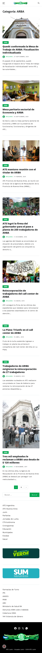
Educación (7, 529)
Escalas (6, 536)
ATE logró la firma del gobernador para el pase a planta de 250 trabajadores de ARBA (20, 228)
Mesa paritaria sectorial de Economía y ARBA (18, 111)
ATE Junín (9, 649)
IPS (4, 593)
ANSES (6, 596)
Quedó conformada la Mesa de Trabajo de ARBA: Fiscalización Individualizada (21, 49)
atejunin (9, 56)
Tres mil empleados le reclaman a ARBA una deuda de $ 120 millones (21, 459)
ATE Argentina (8, 505)
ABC (4, 603)
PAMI (5, 600)
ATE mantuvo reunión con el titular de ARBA (19, 171)
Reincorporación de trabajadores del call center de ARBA (20, 293)
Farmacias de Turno (11, 590)
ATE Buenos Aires (10, 509)
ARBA (5, 42)
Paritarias (6, 515)
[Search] (38, 3)
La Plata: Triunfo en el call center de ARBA (18, 331)
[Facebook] (15, 628)
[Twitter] (22, 628)
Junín (5, 512)
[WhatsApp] (26, 628)
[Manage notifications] (4, 646)
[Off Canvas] (4, 3)
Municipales (8, 532)
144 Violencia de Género (13, 616)
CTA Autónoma (9, 522)
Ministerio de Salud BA (12, 606)
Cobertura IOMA (9, 613)
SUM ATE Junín (31, 649)
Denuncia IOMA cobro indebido (15, 610)
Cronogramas (8, 526)
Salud (5, 539)
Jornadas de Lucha (10, 519)
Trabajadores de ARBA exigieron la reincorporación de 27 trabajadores (20, 369)
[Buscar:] (15, 495)
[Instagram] (19, 628)
